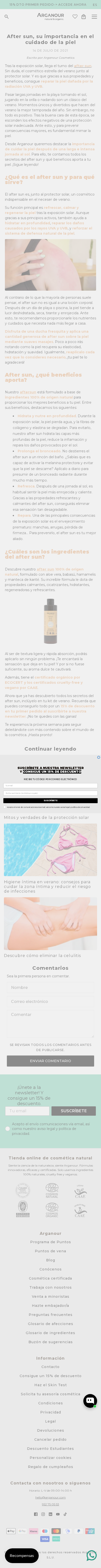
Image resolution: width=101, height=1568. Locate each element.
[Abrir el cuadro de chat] (90, 1401)
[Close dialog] (98, 757)
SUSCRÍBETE (50, 800)
